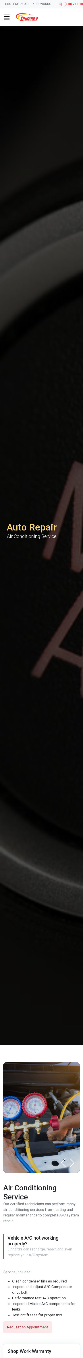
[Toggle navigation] (6, 17)
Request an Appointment (27, 1327)
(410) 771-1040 (73, 4)
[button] (72, 1162)
